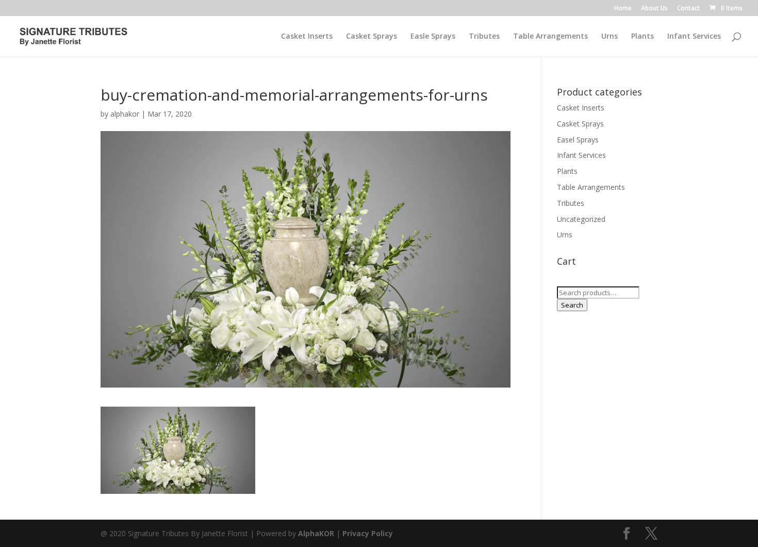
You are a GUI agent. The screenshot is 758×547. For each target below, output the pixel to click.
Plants (642, 37)
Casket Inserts (307, 37)
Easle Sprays (432, 37)
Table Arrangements (550, 37)
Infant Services (694, 37)
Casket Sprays (371, 37)
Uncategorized (581, 219)
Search (572, 305)
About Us (654, 8)
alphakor (124, 114)
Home (623, 8)
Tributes (484, 37)
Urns (609, 37)
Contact (688, 8)
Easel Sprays (578, 139)
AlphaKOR (316, 533)
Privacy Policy (367, 533)
